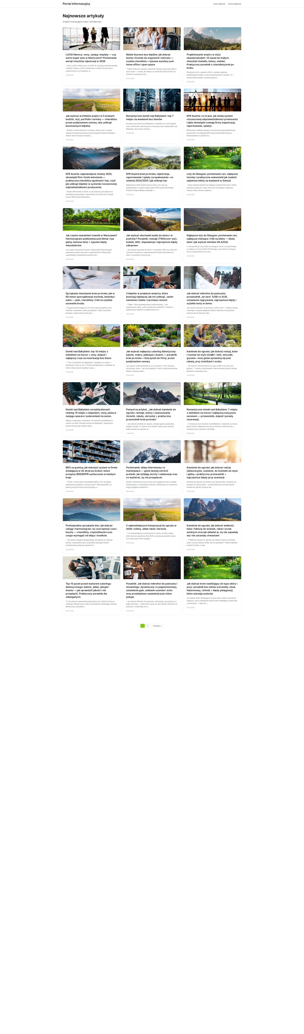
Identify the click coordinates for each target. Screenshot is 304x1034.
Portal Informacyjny (76, 3)
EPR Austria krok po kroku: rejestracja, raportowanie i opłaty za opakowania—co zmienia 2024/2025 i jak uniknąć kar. (149, 177)
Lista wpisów (219, 4)
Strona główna (234, 4)
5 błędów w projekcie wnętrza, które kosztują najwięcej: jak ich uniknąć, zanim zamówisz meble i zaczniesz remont (149, 297)
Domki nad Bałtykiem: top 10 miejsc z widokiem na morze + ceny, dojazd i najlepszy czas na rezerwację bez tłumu (88, 355)
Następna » (157, 626)
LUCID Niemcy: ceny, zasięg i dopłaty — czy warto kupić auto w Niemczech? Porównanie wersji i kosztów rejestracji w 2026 (91, 58)
